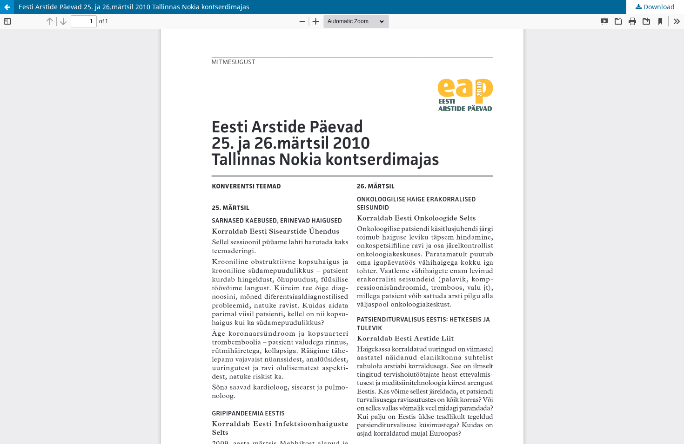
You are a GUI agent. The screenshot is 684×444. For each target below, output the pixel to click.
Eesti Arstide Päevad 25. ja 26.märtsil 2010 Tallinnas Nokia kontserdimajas (134, 6)
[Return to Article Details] (7, 7)
